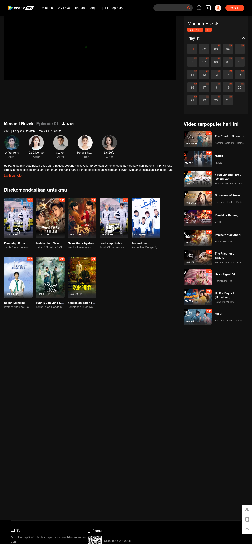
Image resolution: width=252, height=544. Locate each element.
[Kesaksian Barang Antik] (82, 277)
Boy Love (63, 8)
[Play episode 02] (204, 49)
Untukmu (46, 8)
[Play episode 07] (204, 62)
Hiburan (79, 8)
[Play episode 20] (240, 87)
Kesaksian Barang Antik (84, 303)
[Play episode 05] (240, 49)
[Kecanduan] (146, 218)
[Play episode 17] (204, 87)
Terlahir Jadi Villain (48, 243)
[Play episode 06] (192, 62)
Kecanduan (139, 243)
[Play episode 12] (204, 74)
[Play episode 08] (216, 62)
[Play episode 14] (228, 74)
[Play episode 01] (192, 49)
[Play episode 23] (216, 100)
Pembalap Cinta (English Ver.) (119, 243)
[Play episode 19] (228, 87)
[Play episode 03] (216, 49)
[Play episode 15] (240, 74)
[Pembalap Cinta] (18, 218)
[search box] (188, 8)
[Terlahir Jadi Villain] (50, 218)
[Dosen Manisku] (18, 277)
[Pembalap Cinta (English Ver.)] (114, 218)
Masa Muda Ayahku (81, 243)
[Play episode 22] (204, 100)
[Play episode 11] (192, 74)
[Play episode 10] (240, 62)
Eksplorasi (116, 8)
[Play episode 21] (192, 100)
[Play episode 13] (216, 74)
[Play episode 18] (216, 87)
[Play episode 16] (192, 87)
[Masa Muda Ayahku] (82, 218)
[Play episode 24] (228, 100)
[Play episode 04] (228, 49)
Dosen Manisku (14, 303)
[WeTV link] (21, 8)
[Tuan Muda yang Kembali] (50, 277)
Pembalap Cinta (14, 243)
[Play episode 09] (228, 62)
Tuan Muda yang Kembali (53, 303)
